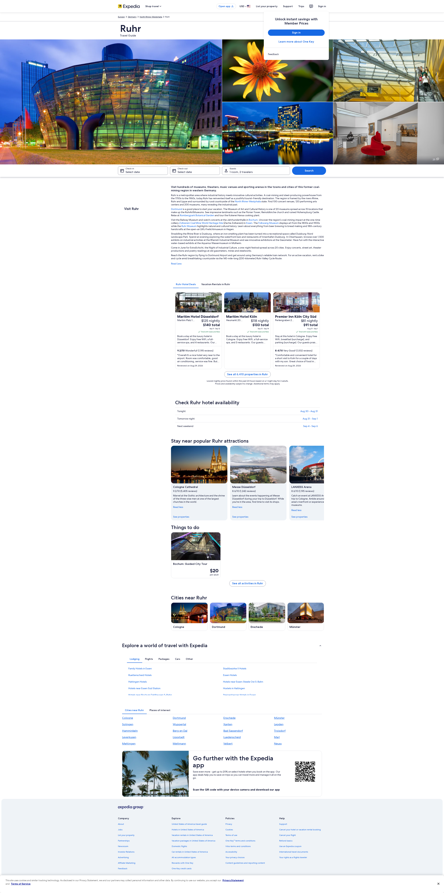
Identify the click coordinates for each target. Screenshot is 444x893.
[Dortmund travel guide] (228, 617)
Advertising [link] (123, 857)
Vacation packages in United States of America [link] (193, 840)
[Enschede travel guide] (267, 617)
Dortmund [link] (179, 718)
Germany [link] (132, 16)
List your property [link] (126, 835)
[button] (222, 645)
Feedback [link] (122, 868)
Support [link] (283, 824)
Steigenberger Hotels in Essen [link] (239, 694)
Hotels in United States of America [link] (188, 829)
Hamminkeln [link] (130, 731)
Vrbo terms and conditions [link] (238, 846)
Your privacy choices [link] (235, 857)
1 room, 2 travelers (241, 172)
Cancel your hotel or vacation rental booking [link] (300, 829)
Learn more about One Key (296, 41)
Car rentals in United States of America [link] (190, 851)
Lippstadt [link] (179, 737)
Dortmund (176, 209)
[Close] (438, 884)
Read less (178, 507)
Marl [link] (277, 737)
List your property (267, 6)
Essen (249, 223)
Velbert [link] (228, 743)
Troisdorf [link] (280, 731)
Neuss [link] (278, 743)
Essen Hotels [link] (230, 675)
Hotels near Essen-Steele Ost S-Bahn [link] (243, 681)
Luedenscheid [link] (232, 737)
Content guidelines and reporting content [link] (245, 863)
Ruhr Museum (189, 226)
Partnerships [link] (124, 840)
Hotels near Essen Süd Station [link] (144, 688)
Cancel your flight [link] (287, 835)
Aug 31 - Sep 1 (310, 418)
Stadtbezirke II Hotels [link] (234, 668)
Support (288, 6)
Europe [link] (121, 16)
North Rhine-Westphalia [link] (151, 16)
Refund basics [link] (285, 840)
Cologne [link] (127, 718)
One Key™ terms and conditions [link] (240, 840)
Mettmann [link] (179, 743)
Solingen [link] (127, 724)
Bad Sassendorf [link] (233, 731)
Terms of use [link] (231, 835)
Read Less (176, 263)
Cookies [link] (229, 829)
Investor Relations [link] (126, 851)
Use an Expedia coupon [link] (290, 846)
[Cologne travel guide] (189, 617)
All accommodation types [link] (184, 857)
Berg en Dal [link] (180, 731)
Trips (301, 6)
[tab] (186, 284)
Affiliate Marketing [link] (126, 863)
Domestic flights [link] (179, 846)
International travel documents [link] (293, 851)
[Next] (324, 483)
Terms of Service (21, 883)
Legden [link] (278, 724)
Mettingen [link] (128, 743)
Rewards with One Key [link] (182, 863)
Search (309, 170)
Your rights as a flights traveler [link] (293, 857)
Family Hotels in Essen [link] (140, 668)
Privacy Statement (233, 880)
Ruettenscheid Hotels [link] (140, 675)
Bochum (253, 219)
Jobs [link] (120, 829)
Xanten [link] (227, 724)
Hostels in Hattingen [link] (234, 688)
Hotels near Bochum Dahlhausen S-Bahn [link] (150, 694)
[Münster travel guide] (305, 617)
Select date (133, 172)
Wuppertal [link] (179, 724)
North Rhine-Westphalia (248, 201)
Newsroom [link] (123, 846)
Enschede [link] (229, 718)
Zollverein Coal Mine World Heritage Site (201, 223)
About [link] (121, 824)
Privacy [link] (228, 824)
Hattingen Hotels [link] (137, 681)
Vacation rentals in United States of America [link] (192, 835)
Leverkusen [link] (129, 737)
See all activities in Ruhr (247, 583)
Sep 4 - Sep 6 (310, 426)
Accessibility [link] (231, 851)
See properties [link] (181, 516)
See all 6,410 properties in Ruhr (247, 374)
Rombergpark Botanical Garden (197, 215)
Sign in (322, 6)
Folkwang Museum (268, 223)
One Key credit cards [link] (181, 868)
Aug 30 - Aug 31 (309, 411)
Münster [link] (279, 718)
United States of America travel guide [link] (189, 824)
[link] (296, 54)
